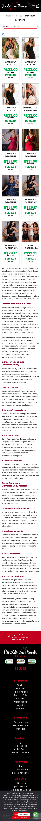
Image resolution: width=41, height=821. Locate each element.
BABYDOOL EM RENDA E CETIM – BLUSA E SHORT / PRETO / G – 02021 (10, 247)
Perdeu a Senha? (20, 752)
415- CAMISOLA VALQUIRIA (30, 247)
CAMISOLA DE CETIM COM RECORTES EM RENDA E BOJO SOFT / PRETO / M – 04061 (30, 63)
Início (8, 16)
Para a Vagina (20, 691)
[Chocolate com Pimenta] (14, 6)
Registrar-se (20, 745)
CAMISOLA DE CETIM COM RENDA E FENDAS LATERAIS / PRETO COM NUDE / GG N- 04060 (10, 63)
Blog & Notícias (20, 725)
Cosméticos (20, 701)
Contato (20, 728)
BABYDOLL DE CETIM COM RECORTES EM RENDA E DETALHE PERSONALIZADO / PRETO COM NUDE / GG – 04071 (30, 109)
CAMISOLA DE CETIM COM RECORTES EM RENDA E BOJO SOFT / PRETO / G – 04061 (10, 109)
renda (15, 413)
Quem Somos (20, 722)
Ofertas (20, 685)
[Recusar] (38, 806)
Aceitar (16, 814)
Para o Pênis (20, 695)
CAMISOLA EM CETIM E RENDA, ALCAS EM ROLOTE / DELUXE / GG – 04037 (30, 155)
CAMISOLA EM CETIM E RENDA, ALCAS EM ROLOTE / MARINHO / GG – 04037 (10, 201)
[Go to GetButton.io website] (35, 818)
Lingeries (18, 16)
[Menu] (33, 6)
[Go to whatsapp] (35, 814)
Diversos (20, 708)
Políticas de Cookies (20, 789)
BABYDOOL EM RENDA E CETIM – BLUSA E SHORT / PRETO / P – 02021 (30, 201)
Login (20, 742)
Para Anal (20, 698)
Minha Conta (20, 749)
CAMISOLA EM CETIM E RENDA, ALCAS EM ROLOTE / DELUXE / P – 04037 (10, 155)
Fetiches (20, 688)
